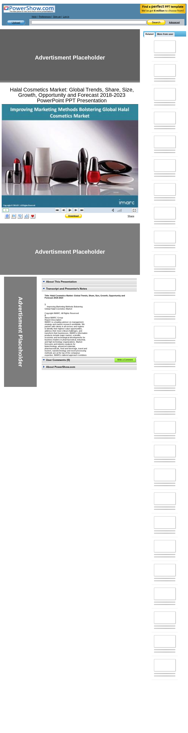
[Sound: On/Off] (113, 210)
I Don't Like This (20, 216)
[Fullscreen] (134, 210)
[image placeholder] (165, 47)
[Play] (69, 210)
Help (34, 16)
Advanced (174, 22)
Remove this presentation (7, 216)
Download (73, 216)
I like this (26, 216)
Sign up (57, 16)
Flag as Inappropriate (13, 216)
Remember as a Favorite (32, 216)
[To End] (81, 210)
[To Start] (57, 210)
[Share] (125, 216)
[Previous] (63, 210)
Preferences (45, 16)
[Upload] (16, 22)
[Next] (75, 210)
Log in (66, 16)
